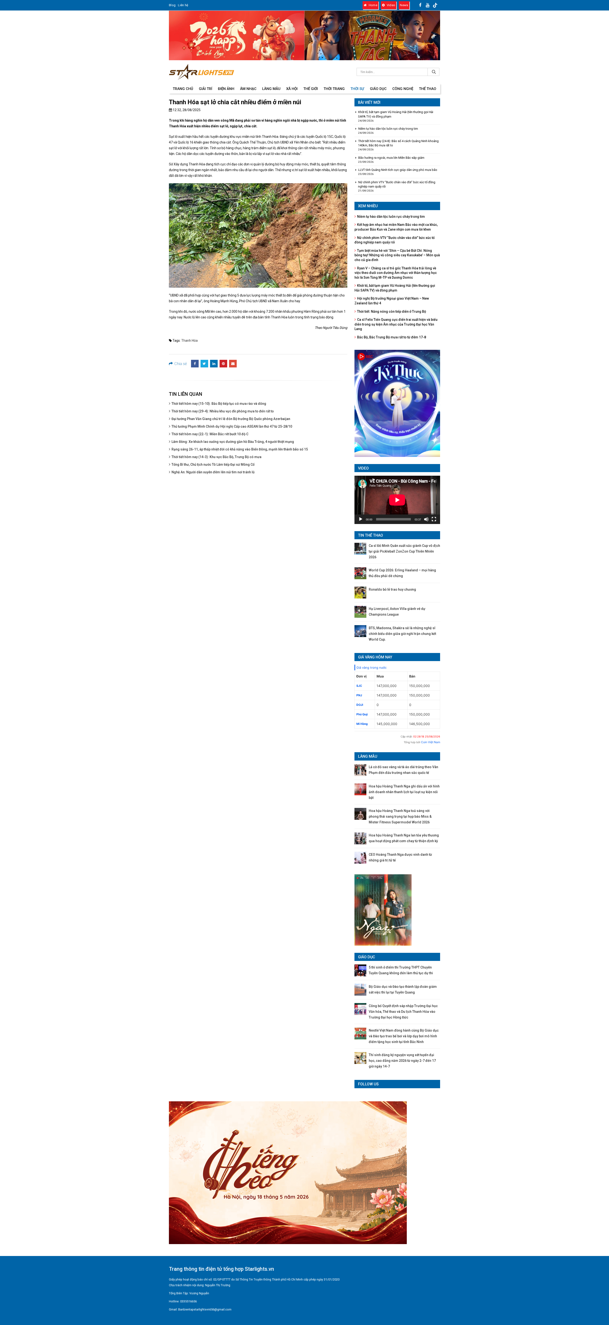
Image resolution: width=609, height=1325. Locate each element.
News (404, 5)
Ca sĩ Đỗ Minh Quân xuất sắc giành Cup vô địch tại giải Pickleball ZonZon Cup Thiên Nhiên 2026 (404, 551)
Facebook (195, 363)
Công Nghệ (402, 89)
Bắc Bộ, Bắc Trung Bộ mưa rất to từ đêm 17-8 (391, 337)
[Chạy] (360, 519)
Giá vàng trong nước (371, 667)
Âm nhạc (248, 89)
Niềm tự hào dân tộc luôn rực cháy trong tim (388, 128)
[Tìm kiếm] (433, 72)
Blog (172, 5)
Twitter (204, 363)
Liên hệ (183, 5)
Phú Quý (362, 714)
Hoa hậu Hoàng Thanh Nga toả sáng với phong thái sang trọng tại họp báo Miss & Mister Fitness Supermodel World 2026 (400, 816)
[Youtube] (428, 5)
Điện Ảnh (226, 89)
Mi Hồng (362, 724)
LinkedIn (214, 363)
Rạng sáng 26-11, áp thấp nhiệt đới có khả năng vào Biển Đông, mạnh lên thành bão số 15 (240, 449)
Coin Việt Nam (430, 742)
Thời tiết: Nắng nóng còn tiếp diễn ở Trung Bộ (391, 311)
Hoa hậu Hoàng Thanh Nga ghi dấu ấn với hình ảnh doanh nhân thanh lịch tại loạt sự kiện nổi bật (404, 792)
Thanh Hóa (189, 340)
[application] (397, 500)
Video (390, 5)
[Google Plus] (435, 5)
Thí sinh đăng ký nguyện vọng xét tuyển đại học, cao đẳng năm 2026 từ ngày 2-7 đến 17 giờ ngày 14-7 (402, 1060)
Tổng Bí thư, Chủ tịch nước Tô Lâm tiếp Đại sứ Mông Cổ (213, 464)
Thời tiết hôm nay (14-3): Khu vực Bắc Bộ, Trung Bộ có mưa (216, 457)
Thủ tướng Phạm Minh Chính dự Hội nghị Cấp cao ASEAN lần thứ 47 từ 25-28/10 (232, 426)
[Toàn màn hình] (434, 519)
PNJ (359, 695)
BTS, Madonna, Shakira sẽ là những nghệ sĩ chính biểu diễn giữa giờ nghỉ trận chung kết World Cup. (402, 633)
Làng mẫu (271, 89)
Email (233, 363)
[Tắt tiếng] (426, 519)
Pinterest (223, 363)
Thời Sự (357, 89)
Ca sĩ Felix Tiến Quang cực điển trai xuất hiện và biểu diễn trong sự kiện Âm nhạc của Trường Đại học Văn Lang (395, 324)
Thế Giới (310, 89)
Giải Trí (205, 89)
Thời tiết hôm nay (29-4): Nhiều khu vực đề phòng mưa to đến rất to (223, 411)
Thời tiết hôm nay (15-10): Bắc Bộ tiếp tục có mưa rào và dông (219, 403)
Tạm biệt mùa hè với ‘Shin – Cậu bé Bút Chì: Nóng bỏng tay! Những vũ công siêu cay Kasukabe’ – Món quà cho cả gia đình (397, 255)
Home (372, 5)
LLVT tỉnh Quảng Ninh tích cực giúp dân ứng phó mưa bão (397, 170)
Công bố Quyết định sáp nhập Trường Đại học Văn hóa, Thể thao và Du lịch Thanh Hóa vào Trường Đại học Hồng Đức (403, 1011)
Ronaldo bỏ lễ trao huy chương (392, 589)
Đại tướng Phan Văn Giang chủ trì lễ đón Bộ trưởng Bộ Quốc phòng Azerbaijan (231, 419)
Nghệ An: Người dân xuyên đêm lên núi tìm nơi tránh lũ (213, 472)
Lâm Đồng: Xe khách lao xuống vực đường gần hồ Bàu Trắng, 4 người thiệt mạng (233, 442)
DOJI (359, 705)
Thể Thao (427, 89)
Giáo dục (378, 89)
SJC (359, 685)
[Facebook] (420, 5)
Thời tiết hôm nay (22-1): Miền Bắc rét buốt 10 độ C (210, 434)
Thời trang (334, 89)
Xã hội (292, 89)
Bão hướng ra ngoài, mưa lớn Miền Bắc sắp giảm (391, 157)
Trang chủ (183, 89)
